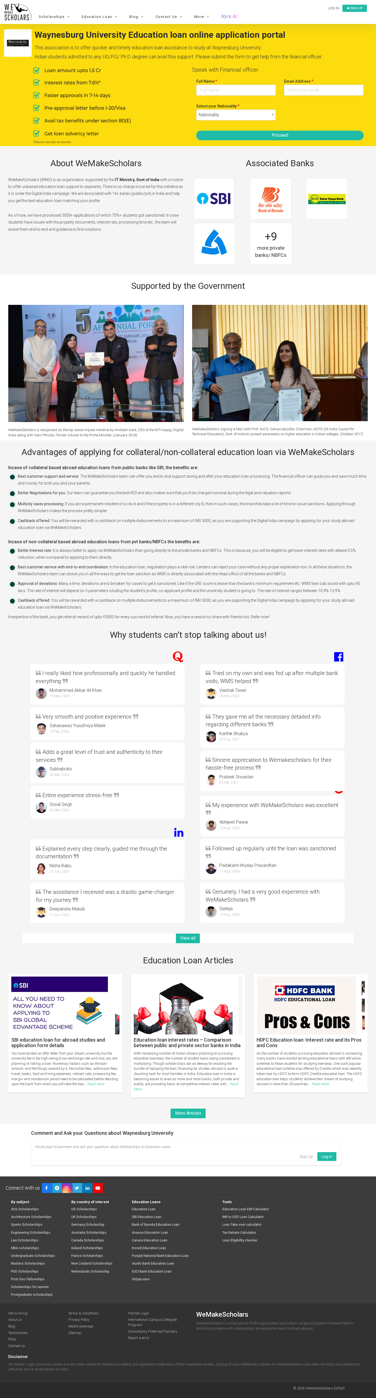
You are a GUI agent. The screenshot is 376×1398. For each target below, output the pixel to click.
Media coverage (80, 1326)
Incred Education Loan (149, 1248)
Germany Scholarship (87, 1225)
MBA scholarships (25, 1248)
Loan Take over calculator (241, 1225)
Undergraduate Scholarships (33, 1256)
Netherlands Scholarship (90, 1271)
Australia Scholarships (89, 1233)
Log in (333, 8)
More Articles (188, 1113)
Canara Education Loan (149, 1240)
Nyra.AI (229, 16)
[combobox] (236, 114)
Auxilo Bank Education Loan (153, 1263)
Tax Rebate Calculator (239, 1233)
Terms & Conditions (83, 1313)
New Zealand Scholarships (92, 1263)
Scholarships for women (30, 1287)
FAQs (12, 1339)
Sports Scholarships (26, 1225)
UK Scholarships (84, 1217)
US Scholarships (84, 1209)
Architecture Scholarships (31, 1217)
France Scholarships (87, 1256)
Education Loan (144, 1209)
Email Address (299, 81)
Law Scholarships (24, 1240)
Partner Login (138, 1313)
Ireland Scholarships (87, 1248)
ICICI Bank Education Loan (151, 1271)
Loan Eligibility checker (239, 1240)
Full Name (206, 81)
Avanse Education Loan (150, 1233)
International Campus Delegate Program (152, 1322)
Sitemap (74, 1333)
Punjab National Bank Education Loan (160, 1256)
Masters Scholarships (28, 1263)
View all (187, 938)
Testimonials (18, 1333)
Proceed (280, 135)
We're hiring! (18, 1313)
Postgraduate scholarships (32, 1295)
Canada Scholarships (87, 1240)
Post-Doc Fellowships (28, 1279)
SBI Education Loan (146, 1217)
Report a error (138, 1338)
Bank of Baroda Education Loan (155, 1225)
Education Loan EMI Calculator (245, 1209)
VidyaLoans (141, 1279)
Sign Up (306, 1156)
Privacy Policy (78, 1320)
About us (15, 1320)
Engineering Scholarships (30, 1233)
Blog (11, 1326)
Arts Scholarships (25, 1209)
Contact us (16, 1346)
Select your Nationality (217, 106)
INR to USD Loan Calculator (243, 1217)
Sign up (356, 8)
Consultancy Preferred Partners (152, 1331)
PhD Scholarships (25, 1271)
